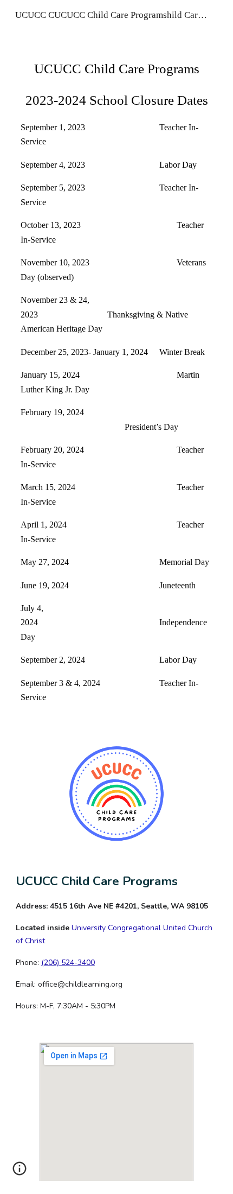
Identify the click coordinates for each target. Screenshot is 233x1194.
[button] (20, 1172)
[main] (116, 381)
